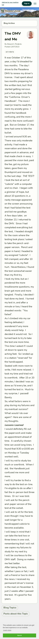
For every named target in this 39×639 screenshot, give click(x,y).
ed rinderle (10, 52)
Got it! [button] (19, 635)
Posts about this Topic (15, 613)
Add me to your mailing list (10, 3)
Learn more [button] (7, 630)
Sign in (26, 3)
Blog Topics (9, 607)
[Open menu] (35, 3)
